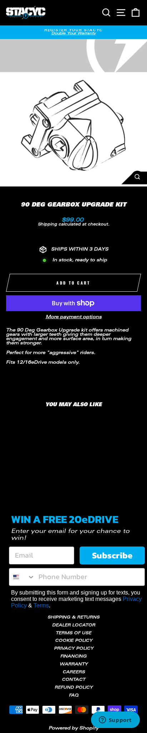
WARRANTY (74, 664)
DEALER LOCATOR (73, 625)
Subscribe (112, 555)
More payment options (74, 317)
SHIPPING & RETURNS (73, 618)
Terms (41, 605)
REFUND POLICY (74, 688)
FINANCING (73, 657)
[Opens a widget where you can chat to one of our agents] (115, 720)
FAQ (73, 696)
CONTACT (73, 680)
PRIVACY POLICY (73, 649)
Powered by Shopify (73, 728)
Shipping (47, 225)
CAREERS (73, 672)
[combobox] (22, 577)
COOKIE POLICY (73, 641)
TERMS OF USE (73, 633)
